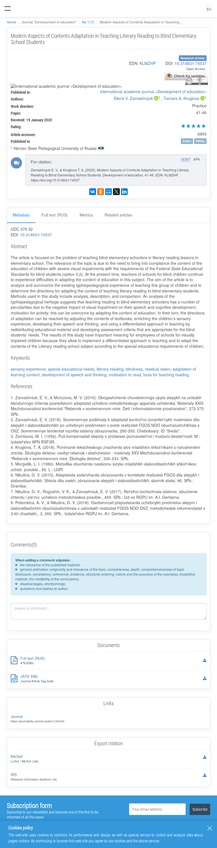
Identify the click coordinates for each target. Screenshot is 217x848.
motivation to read (125, 374)
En (209, 8)
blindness (134, 369)
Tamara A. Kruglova (181, 98)
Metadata (21, 215)
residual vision (157, 369)
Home (11, 21)
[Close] (209, 828)
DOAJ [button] (187, 141)
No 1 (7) (88, 21)
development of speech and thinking (74, 374)
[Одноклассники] (100, 191)
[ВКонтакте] (92, 191)
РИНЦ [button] (200, 141)
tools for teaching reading (166, 374)
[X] (116, 191)
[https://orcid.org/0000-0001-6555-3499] (202, 99)
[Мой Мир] (108, 191)
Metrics (86, 215)
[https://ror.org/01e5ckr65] (101, 149)
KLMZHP (148, 63)
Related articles (118, 215)
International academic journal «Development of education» (153, 91)
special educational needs (71, 369)
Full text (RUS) (55, 215)
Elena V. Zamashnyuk (133, 98)
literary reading (110, 369)
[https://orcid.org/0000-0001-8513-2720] (156, 99)
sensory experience (28, 369)
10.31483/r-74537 (191, 63)
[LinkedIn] (124, 191)
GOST (185, 159)
